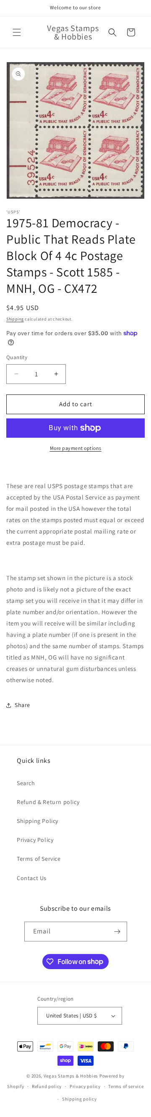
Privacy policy (85, 1086)
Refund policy (47, 1086)
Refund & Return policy (48, 802)
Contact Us (32, 878)
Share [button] (22, 705)
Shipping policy (79, 1099)
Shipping (15, 319)
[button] (17, 32)
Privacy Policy (35, 840)
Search (26, 783)
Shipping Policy (37, 821)
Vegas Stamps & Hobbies (71, 1076)
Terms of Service (39, 858)
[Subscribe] (117, 931)
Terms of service (125, 1086)
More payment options (76, 448)
